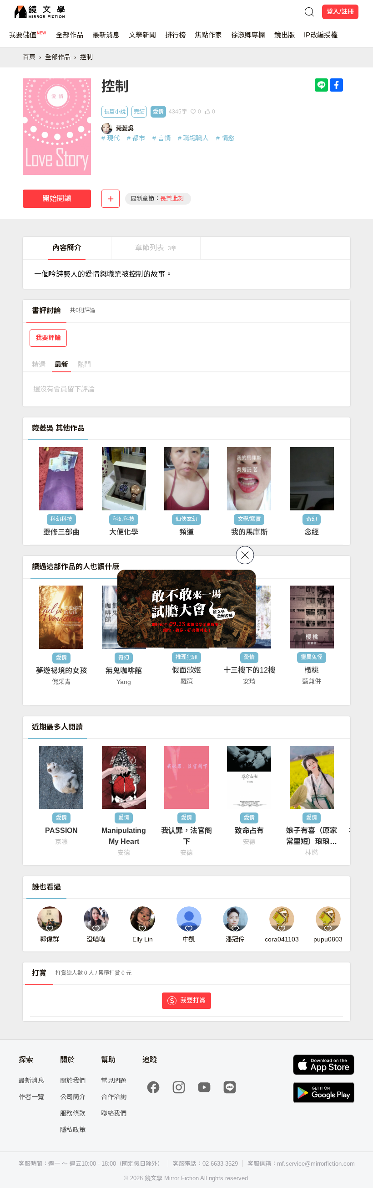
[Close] (245, 555)
